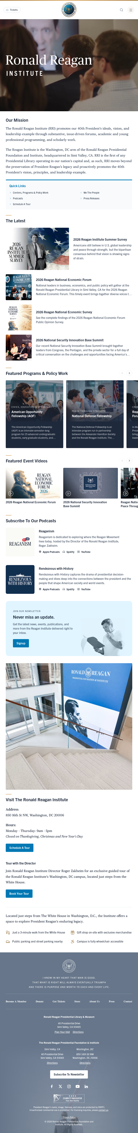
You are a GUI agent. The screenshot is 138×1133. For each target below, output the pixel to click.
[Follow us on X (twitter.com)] (60, 1086)
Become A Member (16, 1001)
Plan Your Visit (62, 1031)
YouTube (85, 551)
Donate (39, 1001)
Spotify (70, 551)
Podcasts (18, 198)
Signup (21, 643)
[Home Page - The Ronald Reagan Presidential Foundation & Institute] (69, 10)
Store (77, 1001)
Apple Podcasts (51, 551)
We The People (91, 192)
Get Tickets (59, 1001)
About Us (94, 1001)
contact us (103, 1110)
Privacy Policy (69, 1117)
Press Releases (91, 198)
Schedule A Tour (22, 204)
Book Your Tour (19, 893)
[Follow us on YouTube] (77, 1086)
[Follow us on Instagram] (69, 1086)
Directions (78, 1031)
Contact (128, 1001)
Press (111, 1001)
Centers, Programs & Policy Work (30, 192)
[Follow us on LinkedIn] (86, 1086)
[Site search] (121, 9)
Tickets (14, 9)
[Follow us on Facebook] (52, 1086)
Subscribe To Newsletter (69, 1074)
